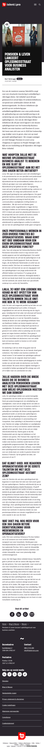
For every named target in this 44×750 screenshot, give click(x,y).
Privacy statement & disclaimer (13, 699)
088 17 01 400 (29, 648)
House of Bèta (13, 743)
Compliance (6, 717)
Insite (8, 746)
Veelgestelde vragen (9, 693)
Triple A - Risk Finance (25, 743)
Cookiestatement (8, 723)
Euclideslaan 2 (7, 648)
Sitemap (13, 746)
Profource (5, 743)
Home (4, 624)
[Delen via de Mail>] (31, 614)
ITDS (33, 743)
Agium (38, 743)
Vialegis (16, 744)
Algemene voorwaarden (10, 711)
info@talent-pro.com (31, 650)
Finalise (28, 744)
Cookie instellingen (8, 705)
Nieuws (20, 79)
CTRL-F (22, 744)
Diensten (5, 681)
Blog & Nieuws (14, 624)
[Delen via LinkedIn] (18, 614)
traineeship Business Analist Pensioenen (18, 487)
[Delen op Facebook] (12, 614)
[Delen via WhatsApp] (25, 614)
